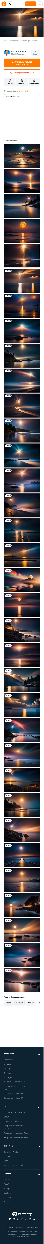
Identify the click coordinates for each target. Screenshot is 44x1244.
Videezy (7, 1067)
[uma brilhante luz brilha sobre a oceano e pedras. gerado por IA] (21, 329)
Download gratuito (22, 63)
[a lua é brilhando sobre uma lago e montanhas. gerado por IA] (21, 679)
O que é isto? (23, 91)
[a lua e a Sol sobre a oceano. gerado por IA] (21, 279)
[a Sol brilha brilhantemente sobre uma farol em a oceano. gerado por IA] (21, 554)
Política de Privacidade (27, 1239)
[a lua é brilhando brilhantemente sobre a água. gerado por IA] (21, 704)
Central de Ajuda (11, 1156)
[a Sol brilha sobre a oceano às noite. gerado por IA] (21, 504)
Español (7, 1189)
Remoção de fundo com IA (14, 1092)
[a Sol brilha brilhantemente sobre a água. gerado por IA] (21, 304)
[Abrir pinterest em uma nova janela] (21, 1224)
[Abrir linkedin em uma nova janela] (17, 1224)
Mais (6, 1206)
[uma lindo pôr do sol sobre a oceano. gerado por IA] (21, 754)
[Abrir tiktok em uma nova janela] (25, 1224)
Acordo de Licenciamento (14, 1111)
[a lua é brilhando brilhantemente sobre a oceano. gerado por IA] (21, 929)
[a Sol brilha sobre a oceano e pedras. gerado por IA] (21, 179)
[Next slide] (34, 1002)
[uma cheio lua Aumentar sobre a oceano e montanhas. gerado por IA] (21, 604)
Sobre (6, 1165)
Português (8, 1193)
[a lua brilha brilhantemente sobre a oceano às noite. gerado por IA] (21, 204)
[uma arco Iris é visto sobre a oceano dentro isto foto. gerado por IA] (21, 954)
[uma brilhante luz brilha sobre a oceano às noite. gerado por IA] (21, 254)
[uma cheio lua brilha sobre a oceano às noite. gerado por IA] (21, 429)
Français (7, 1202)
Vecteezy (7, 1063)
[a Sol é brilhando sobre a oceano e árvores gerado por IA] (21, 804)
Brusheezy (8, 1058)
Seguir (35, 54)
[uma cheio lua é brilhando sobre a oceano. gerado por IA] (21, 154)
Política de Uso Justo (21, 1241)
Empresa (7, 1072)
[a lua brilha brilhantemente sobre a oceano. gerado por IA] (21, 404)
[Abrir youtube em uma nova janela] (33, 1224)
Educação (8, 1076)
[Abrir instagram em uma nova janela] (13, 1224)
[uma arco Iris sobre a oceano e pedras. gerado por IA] (21, 729)
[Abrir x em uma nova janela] (29, 1224)
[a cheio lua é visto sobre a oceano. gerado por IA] (21, 229)
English (7, 1184)
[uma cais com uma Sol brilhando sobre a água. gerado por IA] (21, 854)
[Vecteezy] (3, 3)
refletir (19, 1001)
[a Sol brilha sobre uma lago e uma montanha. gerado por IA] (21, 654)
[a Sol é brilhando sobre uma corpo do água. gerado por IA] (21, 879)
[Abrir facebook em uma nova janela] (9, 1224)
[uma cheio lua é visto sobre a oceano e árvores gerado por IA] (21, 904)
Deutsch (7, 1197)
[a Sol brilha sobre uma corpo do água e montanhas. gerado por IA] (21, 479)
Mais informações (12, 96)
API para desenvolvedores (14, 1080)
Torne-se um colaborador (14, 1170)
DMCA (6, 1115)
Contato (7, 1161)
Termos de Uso (11, 1239)
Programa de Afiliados (13, 1120)
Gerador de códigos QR (13, 1097)
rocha (8, 1001)
